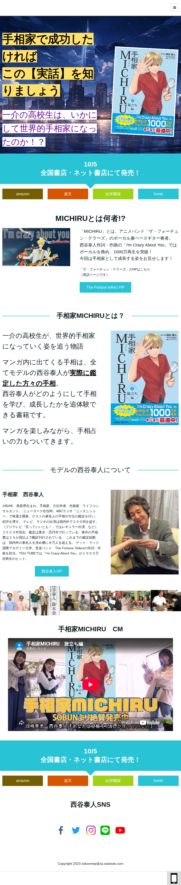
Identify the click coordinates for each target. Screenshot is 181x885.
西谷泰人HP (51, 571)
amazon (22, 194)
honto (158, 194)
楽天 (68, 194)
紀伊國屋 (113, 194)
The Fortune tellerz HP (105, 287)
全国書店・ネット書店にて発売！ (91, 172)
